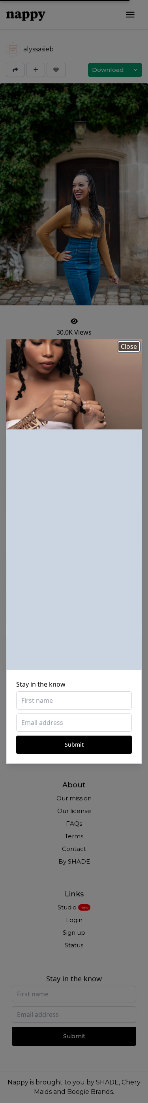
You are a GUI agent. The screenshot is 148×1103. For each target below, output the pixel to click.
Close (129, 346)
